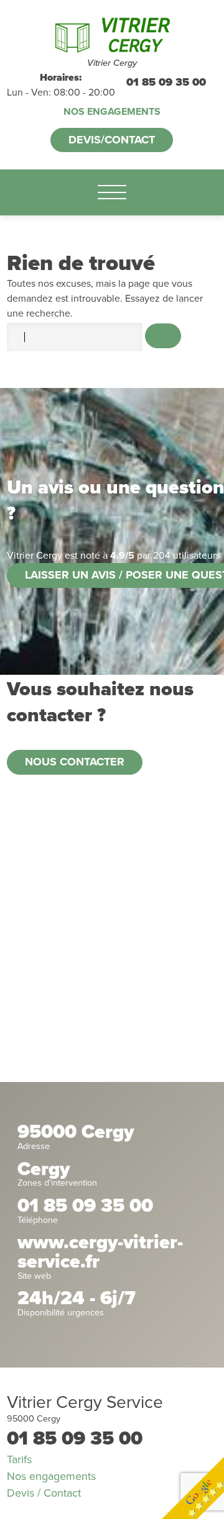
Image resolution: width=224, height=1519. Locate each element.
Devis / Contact (44, 1493)
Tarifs (19, 1459)
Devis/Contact (111, 139)
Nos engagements (112, 112)
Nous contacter (74, 762)
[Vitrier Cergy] (112, 34)
